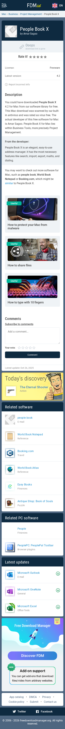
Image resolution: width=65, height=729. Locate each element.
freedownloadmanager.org (35, 720)
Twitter (22, 711)
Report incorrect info (19, 84)
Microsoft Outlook (29, 572)
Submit (34, 701)
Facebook (46, 711)
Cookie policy (16, 701)
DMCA (33, 697)
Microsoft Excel (27, 606)
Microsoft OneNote (29, 589)
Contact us (50, 701)
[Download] (58, 574)
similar (9, 183)
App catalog (17, 697)
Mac (4, 14)
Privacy (46, 697)
